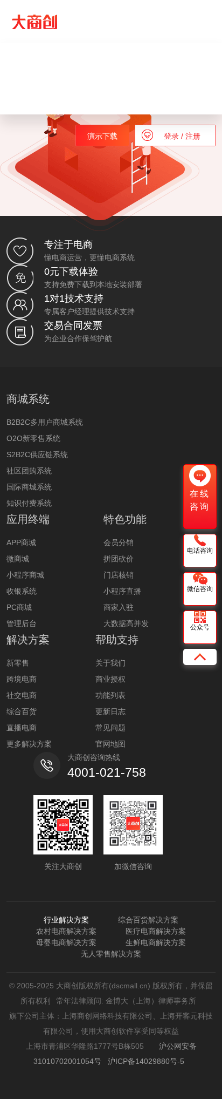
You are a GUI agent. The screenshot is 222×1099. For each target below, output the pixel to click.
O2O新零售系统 (33, 438)
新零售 (17, 663)
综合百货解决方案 (148, 919)
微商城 (17, 558)
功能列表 (110, 695)
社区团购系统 (29, 470)
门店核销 (118, 575)
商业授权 (110, 679)
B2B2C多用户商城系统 (44, 422)
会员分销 (118, 542)
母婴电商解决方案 (66, 942)
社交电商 (21, 695)
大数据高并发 (126, 623)
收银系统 (21, 591)
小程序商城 (25, 575)
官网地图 (110, 744)
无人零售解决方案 (111, 953)
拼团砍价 (118, 558)
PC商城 (19, 607)
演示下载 (102, 136)
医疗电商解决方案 (156, 931)
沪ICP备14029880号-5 (146, 1061)
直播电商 (21, 727)
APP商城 (21, 542)
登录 (172, 136)
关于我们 (110, 663)
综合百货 (21, 711)
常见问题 (110, 727)
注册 (191, 136)
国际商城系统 (29, 487)
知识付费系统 (29, 503)
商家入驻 (118, 607)
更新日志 (110, 711)
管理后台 (21, 623)
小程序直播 (122, 591)
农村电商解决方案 (66, 931)
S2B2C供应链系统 (37, 454)
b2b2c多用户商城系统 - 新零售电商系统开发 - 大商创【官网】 (34, 22)
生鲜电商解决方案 (156, 942)
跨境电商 (21, 679)
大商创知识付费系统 (72, 74)
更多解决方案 (29, 744)
